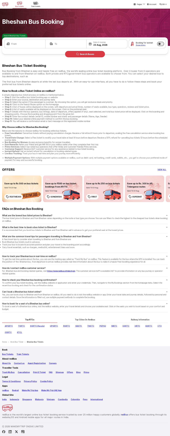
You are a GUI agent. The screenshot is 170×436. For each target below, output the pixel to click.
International (97, 399)
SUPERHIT (137, 197)
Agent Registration (37, 363)
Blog (78, 372)
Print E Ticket (39, 372)
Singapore (27, 399)
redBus (5, 390)
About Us (6, 363)
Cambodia (63, 399)
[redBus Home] (5, 4)
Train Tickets (23, 354)
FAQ (50, 372)
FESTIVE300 (15, 197)
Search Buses (87, 54)
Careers (53, 363)
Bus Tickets (7, 354)
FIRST (94, 197)
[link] (21, 189)
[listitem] (7, 179)
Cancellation (24, 372)
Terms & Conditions (11, 381)
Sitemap (60, 372)
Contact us (19, 363)
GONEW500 (56, 197)
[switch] (160, 44)
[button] (24, 44)
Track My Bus (8, 372)
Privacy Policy (30, 381)
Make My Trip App (30, 390)
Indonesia (14, 399)
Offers (70, 372)
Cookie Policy (46, 381)
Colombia (75, 399)
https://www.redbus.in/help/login (61, 271)
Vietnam (51, 399)
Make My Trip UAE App (51, 390)
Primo (86, 372)
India (4, 399)
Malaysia (39, 399)
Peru (85, 399)
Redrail (15, 390)
